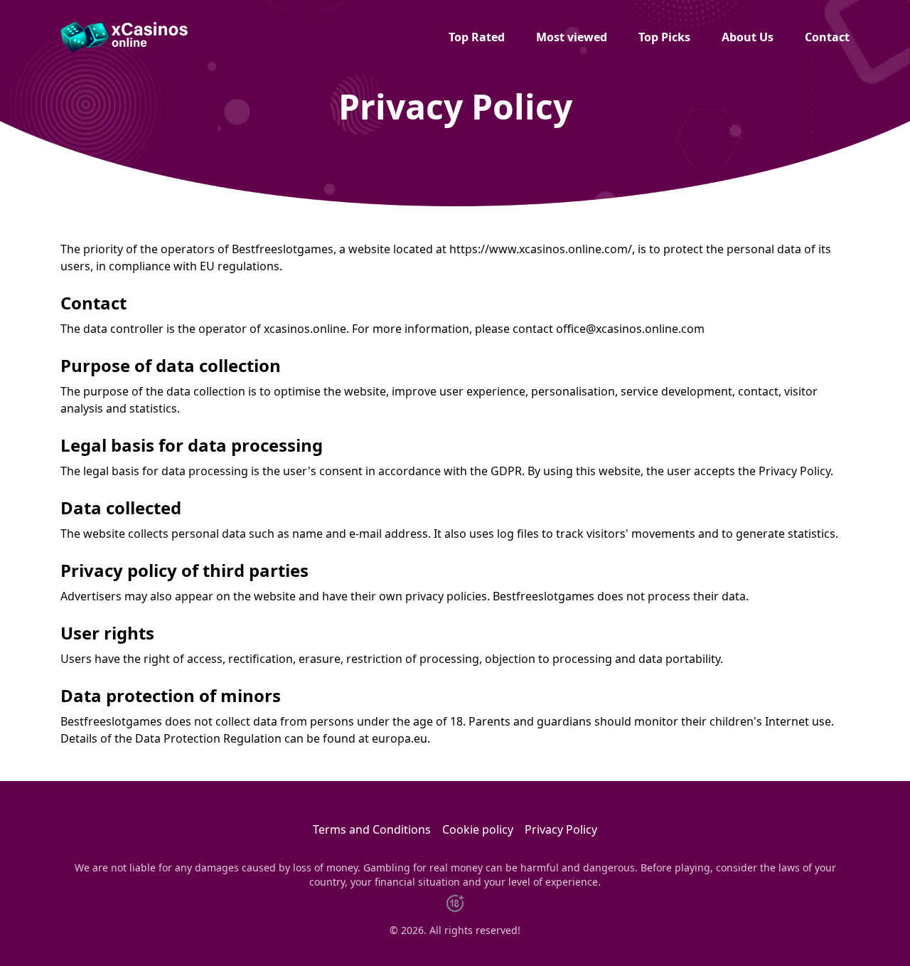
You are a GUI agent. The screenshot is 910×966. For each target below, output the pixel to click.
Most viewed (571, 37)
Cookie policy (477, 829)
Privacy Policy (561, 829)
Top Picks (664, 37)
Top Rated (477, 37)
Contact (827, 37)
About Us (748, 37)
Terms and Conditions (372, 829)
